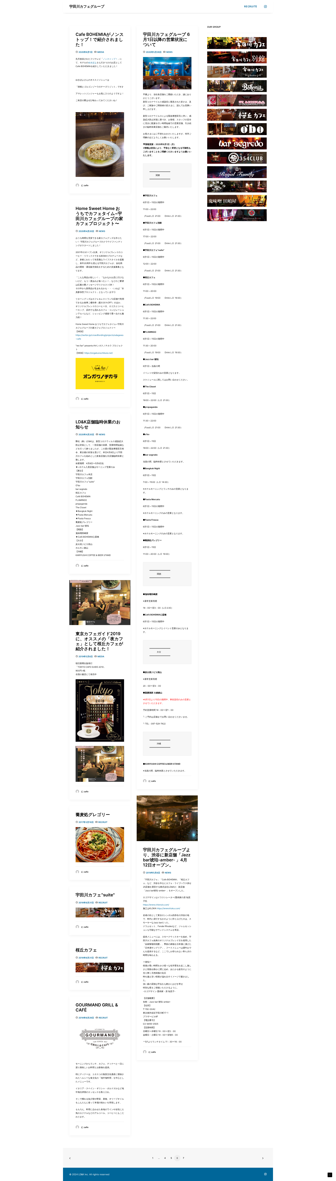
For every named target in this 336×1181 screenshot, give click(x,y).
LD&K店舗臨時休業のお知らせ (98, 424)
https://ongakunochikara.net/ (98, 353)
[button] (265, 6)
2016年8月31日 (86, 902)
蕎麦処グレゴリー (93, 814)
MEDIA (100, 52)
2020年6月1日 (86, 52)
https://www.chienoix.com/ (156, 904)
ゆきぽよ (92, 62)
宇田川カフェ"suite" (95, 894)
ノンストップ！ (110, 59)
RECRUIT (102, 822)
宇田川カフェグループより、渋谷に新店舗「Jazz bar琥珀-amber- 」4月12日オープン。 (166, 857)
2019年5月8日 (86, 656)
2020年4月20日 (86, 231)
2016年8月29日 (86, 1017)
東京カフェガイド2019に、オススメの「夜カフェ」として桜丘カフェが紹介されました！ (99, 641)
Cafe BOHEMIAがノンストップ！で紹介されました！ (100, 39)
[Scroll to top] (330, 1174)
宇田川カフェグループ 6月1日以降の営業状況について (166, 39)
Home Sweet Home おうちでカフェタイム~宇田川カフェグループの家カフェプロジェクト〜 (99, 216)
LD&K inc (83, 1174)
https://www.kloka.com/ (168, 908)
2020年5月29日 (154, 52)
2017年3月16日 (86, 822)
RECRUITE (250, 6)
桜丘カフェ (86, 950)
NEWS (169, 52)
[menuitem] (249, 6)
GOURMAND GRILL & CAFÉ (97, 1007)
